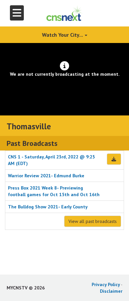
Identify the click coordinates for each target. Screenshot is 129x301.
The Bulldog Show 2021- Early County (48, 207)
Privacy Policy (106, 284)
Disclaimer (111, 291)
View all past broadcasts (92, 221)
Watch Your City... (63, 34)
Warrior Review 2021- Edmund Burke (46, 176)
